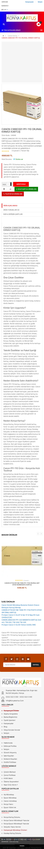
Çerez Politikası (10, 775)
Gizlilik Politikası (10, 762)
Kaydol (36, 665)
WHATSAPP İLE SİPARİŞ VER (27, 189)
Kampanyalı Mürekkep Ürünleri (15, 830)
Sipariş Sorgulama (11, 714)
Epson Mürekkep (10, 798)
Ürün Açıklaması (10, 205)
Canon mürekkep (10, 801)
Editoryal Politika (10, 746)
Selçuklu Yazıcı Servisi (12, 827)
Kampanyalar (8, 723)
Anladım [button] (22, 845)
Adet (4, 184)
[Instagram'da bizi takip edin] (17, 659)
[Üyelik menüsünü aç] (7, 9)
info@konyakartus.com (15, 701)
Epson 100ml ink (10, 807)
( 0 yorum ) (16, 151)
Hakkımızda (8, 743)
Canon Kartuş (12, 35)
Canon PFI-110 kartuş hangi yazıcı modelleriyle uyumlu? (19, 636)
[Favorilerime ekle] (4, 189)
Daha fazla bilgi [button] (13, 841)
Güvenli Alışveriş (10, 753)
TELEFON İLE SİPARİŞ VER (13, 194)
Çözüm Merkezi (10, 772)
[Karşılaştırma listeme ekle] (10, 189)
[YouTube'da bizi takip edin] (28, 659)
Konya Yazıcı (8, 804)
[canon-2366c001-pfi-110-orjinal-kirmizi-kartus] (22, 104)
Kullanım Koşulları (10, 759)
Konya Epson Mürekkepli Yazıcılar (16, 824)
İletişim (6, 733)
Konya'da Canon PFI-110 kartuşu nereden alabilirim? (21, 645)
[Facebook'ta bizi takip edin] (6, 659)
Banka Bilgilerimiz (10, 717)
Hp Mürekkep (9, 795)
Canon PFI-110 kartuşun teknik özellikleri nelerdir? (21, 640)
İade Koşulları (9, 756)
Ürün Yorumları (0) (11, 210)
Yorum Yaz (25, 151)
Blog (5, 727)
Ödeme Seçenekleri (11, 782)
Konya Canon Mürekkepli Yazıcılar (16, 820)
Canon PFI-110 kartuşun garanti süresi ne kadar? (20, 642)
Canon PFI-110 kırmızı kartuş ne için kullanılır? (19, 633)
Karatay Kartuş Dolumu (12, 833)
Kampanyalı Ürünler (11, 711)
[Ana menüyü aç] (41, 30)
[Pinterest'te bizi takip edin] (22, 659)
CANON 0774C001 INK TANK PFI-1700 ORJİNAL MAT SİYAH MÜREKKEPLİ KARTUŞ (22, 584)
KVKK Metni (8, 778)
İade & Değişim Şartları (13, 214)
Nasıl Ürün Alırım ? (11, 785)
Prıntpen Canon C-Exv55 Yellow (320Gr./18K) (19, 625)
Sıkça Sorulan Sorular (12, 730)
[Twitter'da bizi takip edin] (11, 659)
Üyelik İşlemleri (9, 720)
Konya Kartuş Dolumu (12, 817)
